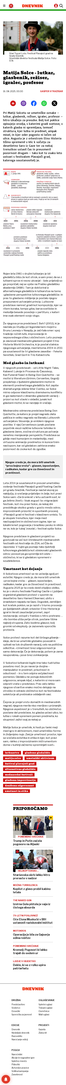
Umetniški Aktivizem (40, 758)
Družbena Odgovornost (19, 785)
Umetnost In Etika (16, 791)
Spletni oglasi (45, 1004)
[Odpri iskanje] (61, 6)
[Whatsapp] (44, 103)
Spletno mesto (19, 1061)
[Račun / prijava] (56, 6)
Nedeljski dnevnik (20, 1032)
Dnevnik (16, 1029)
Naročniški (17, 1054)
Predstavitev (18, 1004)
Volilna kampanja (20, 1071)
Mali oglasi (44, 1014)
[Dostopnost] (11, 6)
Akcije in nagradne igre (23, 1057)
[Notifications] (6, 1079)
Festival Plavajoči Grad (20, 763)
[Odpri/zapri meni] (7, 6)
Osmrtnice (44, 1011)
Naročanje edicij (20, 1039)
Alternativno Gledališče (20, 769)
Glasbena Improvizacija (20, 780)
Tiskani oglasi (45, 1007)
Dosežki (16, 1011)
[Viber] (23, 103)
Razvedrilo (17, 1036)
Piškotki (16, 1064)
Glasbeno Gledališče (37, 752)
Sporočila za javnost (22, 1014)
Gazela (42, 1029)
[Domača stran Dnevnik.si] (32, 5)
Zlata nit (43, 1032)
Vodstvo (16, 1007)
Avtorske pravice (20, 1067)
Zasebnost (17, 1074)
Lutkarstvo (12, 752)
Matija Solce (13, 758)
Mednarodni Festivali (19, 774)
